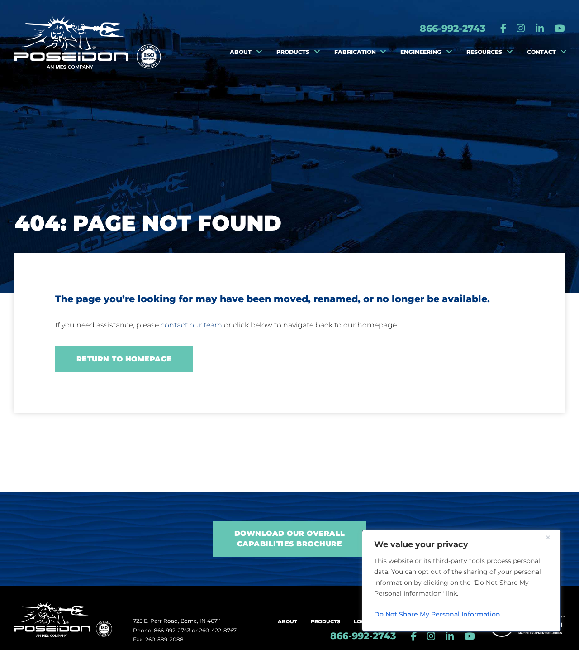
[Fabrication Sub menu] (383, 52)
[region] (461, 581)
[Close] (551, 537)
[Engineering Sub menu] (449, 52)
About (287, 621)
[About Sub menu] (259, 52)
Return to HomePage (124, 359)
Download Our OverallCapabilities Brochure (289, 538)
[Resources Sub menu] (510, 52)
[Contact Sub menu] (563, 52)
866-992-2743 (453, 28)
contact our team (191, 325)
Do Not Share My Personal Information (437, 614)
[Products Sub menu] (317, 52)
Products (325, 621)
